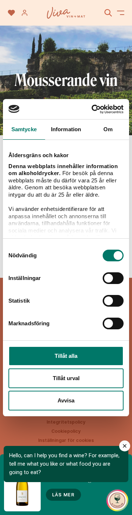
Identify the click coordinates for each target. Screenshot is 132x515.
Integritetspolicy (66, 422)
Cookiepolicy (66, 431)
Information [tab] (66, 129)
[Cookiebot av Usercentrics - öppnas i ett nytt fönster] (93, 109)
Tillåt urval (66, 378)
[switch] (113, 278)
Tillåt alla (66, 356)
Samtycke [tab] (24, 129)
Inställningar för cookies (66, 440)
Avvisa (66, 400)
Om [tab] (108, 129)
